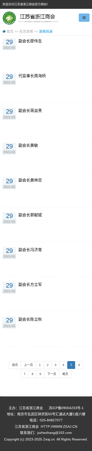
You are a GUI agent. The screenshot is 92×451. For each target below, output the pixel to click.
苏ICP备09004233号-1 (66, 408)
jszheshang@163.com (54, 433)
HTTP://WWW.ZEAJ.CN (59, 426)
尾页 (65, 374)
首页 (10, 31)
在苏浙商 (26, 31)
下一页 (51, 374)
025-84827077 (51, 420)
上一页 (28, 365)
